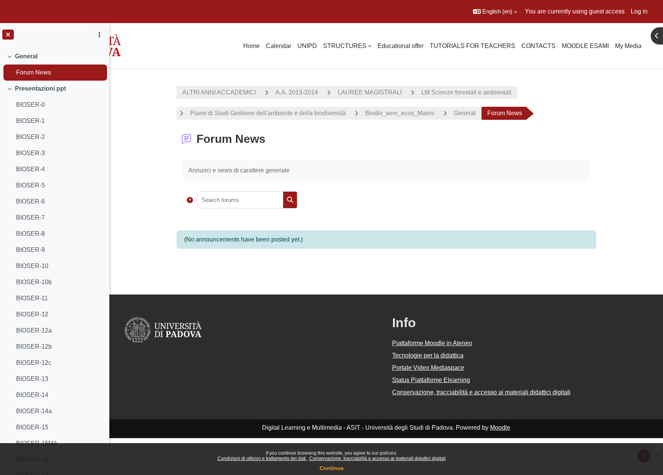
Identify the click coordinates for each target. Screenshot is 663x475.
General (26, 56)
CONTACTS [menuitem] (538, 46)
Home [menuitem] (251, 46)
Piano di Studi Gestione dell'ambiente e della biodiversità (268, 113)
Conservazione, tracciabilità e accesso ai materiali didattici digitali (377, 458)
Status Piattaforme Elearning (431, 380)
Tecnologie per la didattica (427, 355)
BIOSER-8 (30, 233)
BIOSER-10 (32, 266)
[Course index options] (99, 34)
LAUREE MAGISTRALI (370, 92)
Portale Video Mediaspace (428, 367)
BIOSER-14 (32, 395)
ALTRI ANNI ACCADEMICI (219, 92)
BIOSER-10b (34, 282)
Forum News (33, 72)
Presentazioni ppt (40, 88)
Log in (639, 11)
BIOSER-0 (30, 104)
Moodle (500, 427)
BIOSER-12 (32, 314)
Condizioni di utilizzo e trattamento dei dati (262, 458)
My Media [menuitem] (628, 46)
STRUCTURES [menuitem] (344, 46)
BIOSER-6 (30, 201)
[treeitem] (54, 64)
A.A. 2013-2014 (296, 92)
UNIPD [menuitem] (307, 46)
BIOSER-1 (30, 121)
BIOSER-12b (34, 346)
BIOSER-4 (30, 169)
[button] (495, 11)
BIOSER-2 (30, 137)
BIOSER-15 (32, 427)
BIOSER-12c (33, 362)
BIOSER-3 (30, 153)
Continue (332, 468)
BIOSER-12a (34, 330)
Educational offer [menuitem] (401, 46)
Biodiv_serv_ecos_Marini (399, 113)
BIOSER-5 (30, 185)
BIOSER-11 (32, 298)
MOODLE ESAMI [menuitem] (585, 46)
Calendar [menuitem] (278, 46)
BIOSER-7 (30, 217)
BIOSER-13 (32, 379)
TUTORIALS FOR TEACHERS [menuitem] (472, 46)
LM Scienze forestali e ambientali (466, 92)
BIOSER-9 (30, 250)
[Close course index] (8, 34)
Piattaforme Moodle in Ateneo (432, 343)
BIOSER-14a (34, 411)
